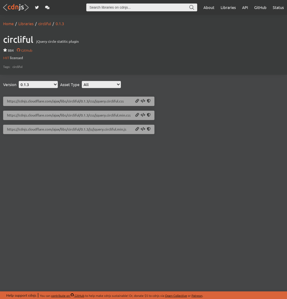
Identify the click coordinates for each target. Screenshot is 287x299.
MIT (6, 58)
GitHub (260, 7)
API (245, 7)
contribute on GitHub (67, 295)
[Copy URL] (137, 101)
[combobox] (38, 84)
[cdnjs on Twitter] (37, 7)
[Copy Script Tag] (143, 129)
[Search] (191, 7)
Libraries (228, 7)
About (208, 7)
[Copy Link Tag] (143, 101)
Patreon (197, 295)
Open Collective (176, 295)
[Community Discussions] (47, 7)
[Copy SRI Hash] (149, 101)
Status (278, 7)
